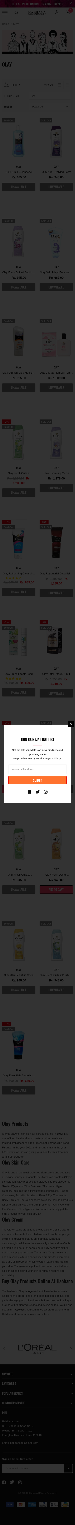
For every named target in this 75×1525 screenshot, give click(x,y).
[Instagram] (46, 792)
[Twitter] (37, 792)
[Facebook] (29, 792)
